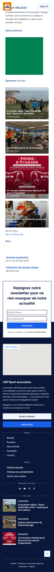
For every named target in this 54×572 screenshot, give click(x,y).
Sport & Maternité (14, 234)
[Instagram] (29, 489)
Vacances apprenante (17, 256)
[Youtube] (25, 489)
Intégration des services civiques (22, 266)
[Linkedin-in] (20, 489)
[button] (27, 424)
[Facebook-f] (34, 489)
